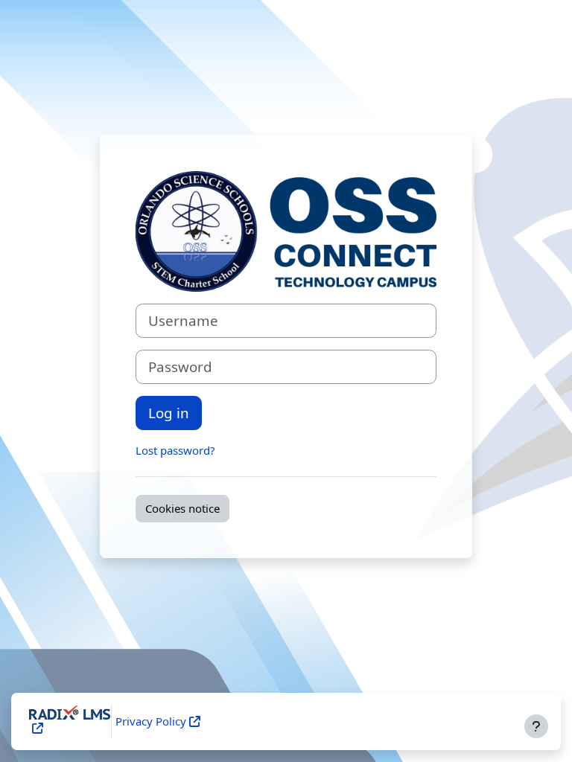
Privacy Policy (150, 721)
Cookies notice (182, 508)
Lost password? (175, 450)
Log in (168, 412)
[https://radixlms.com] (36, 727)
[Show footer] (536, 726)
